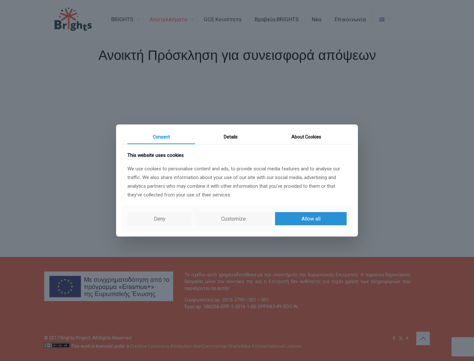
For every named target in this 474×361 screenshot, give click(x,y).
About (306, 136)
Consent (161, 136)
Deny (159, 219)
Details (231, 136)
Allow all (311, 219)
